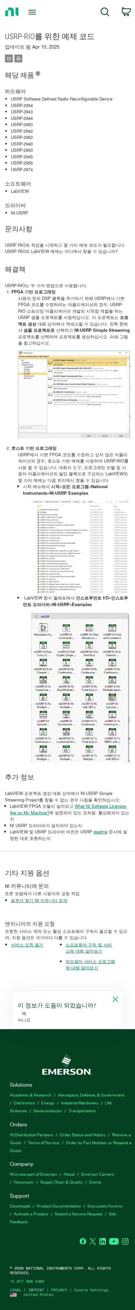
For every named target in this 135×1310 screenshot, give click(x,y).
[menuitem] (105, 13)
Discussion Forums (104, 1206)
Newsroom (24, 1182)
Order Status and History (83, 1134)
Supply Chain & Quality (61, 1182)
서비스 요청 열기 (27, 944)
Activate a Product (31, 1213)
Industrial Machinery (79, 1102)
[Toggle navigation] (34, 12)
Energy (47, 1102)
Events (95, 1182)
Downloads (20, 1206)
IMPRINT (36, 1290)
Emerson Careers (97, 1174)
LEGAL (15, 1290)
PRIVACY (59, 1290)
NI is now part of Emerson (33, 1174)
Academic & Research (30, 1095)
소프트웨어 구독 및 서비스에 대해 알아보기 (89, 947)
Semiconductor (47, 1110)
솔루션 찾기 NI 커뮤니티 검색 (39, 900)
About (69, 1174)
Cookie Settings (91, 1290)
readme (100, 831)
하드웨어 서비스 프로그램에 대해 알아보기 (90, 964)
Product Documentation (59, 1206)
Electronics (24, 1102)
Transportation (82, 1110)
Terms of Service (43, 1142)
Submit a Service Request (78, 1213)
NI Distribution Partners (31, 1134)
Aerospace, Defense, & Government (91, 1095)
